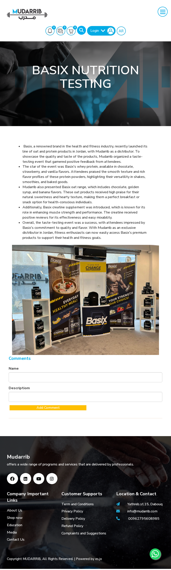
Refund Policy (72, 526)
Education (14, 525)
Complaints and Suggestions (83, 533)
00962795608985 (143, 518)
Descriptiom (19, 388)
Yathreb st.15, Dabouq (145, 504)
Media (12, 532)
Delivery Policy (73, 518)
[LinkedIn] (25, 478)
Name (14, 368)
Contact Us (15, 539)
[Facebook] (12, 478)
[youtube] (38, 478)
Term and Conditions (77, 504)
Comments (20, 358)
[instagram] (51, 478)
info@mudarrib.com (141, 511)
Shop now (15, 517)
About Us (14, 510)
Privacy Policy (72, 511)
